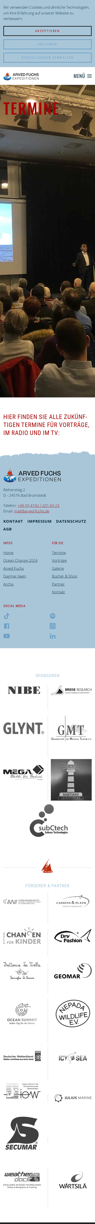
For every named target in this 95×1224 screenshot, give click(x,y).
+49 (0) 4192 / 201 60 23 (38, 505)
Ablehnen (47, 44)
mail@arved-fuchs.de (31, 511)
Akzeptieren (47, 31)
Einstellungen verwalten (47, 57)
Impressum (39, 521)
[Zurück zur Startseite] (21, 76)
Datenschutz (71, 521)
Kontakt (13, 521)
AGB (7, 529)
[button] (83, 76)
